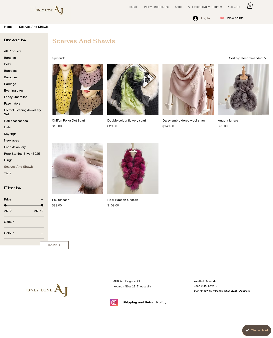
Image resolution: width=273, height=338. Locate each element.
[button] (250, 5)
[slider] (5, 205)
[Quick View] (77, 89)
